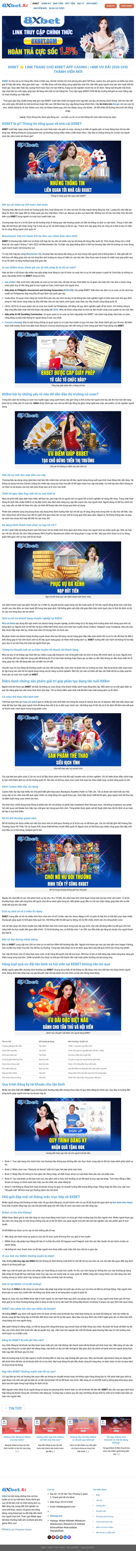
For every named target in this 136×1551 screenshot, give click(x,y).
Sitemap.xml (56, 1516)
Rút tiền (70, 3)
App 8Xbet (92, 3)
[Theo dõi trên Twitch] (69, 1537)
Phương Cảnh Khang (104, 1516)
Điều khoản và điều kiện (105, 1533)
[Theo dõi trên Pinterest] (53, 1537)
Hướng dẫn (100, 1506)
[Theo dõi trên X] (49, 1537)
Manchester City (34, 254)
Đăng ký (46, 3)
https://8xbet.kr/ (65, 1511)
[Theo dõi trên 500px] (65, 1537)
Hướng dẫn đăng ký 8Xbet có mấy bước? (17, 1438)
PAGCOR (68, 290)
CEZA (55, 309)
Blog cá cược (57, 8)
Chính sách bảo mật (104, 1522)
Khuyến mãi (40, 8)
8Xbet (5, 1496)
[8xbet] (15, 6)
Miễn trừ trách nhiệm (104, 1527)
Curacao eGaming (13, 322)
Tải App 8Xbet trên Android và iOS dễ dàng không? (116, 1440)
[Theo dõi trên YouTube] (61, 1537)
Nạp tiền (58, 3)
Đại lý (80, 3)
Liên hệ (99, 1500)
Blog (98, 1495)
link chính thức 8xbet (122, 1202)
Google (116, 104)
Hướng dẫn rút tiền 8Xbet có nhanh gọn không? (83, 1438)
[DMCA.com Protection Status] (16, 1529)
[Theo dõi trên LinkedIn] (57, 1537)
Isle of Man (10, 282)
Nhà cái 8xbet (8, 623)
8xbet (36, 3)
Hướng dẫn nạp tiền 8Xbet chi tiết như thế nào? (50, 1438)
